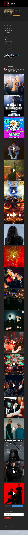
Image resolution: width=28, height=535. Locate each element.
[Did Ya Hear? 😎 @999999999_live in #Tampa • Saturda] (14, 428)
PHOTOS (5, 37)
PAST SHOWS (8, 32)
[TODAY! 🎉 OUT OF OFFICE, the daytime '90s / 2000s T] (14, 127)
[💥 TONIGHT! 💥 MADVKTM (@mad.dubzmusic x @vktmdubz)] (14, 213)
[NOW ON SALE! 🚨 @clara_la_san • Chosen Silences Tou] (14, 234)
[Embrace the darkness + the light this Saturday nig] (14, 256)
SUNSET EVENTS (7, 44)
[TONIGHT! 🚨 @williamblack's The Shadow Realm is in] (14, 105)
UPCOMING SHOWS (8, 30)
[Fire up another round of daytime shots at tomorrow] (14, 191)
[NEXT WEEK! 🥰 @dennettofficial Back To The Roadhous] (14, 148)
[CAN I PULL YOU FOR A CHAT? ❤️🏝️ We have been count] (14, 84)
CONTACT (6, 39)
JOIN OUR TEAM (8, 41)
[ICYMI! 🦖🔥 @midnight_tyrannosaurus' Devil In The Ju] (14, 471)
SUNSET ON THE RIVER (10, 45)
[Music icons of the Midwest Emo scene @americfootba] (14, 493)
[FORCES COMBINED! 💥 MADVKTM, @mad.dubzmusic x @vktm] (14, 321)
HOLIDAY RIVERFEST (9, 48)
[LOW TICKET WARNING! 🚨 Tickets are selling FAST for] (14, 407)
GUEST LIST (6, 35)
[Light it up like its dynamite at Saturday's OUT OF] (14, 278)
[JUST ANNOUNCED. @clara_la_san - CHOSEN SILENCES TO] (14, 450)
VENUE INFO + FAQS (8, 28)
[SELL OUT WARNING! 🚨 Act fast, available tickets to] (14, 299)
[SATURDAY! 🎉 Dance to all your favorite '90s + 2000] (14, 385)
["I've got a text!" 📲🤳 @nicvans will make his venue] (14, 342)
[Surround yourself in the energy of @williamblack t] (14, 170)
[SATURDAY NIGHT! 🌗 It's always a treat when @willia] (14, 364)
